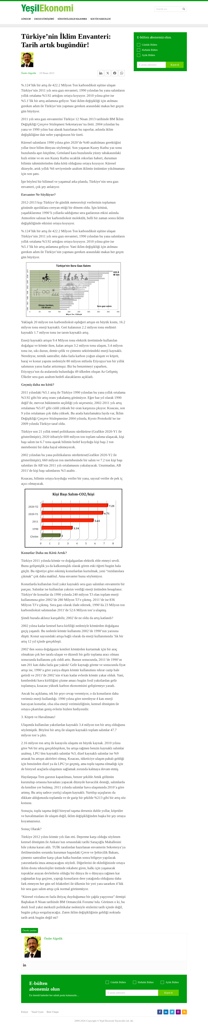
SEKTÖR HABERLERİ (100, 19)
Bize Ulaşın (53, 1012)
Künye (24, 1012)
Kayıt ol (175, 64)
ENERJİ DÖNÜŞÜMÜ (44, 19)
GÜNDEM (26, 19)
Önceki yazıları (30, 930)
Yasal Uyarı (37, 1012)
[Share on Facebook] (115, 73)
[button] (184, 9)
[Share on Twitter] (108, 73)
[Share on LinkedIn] (101, 73)
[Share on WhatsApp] (122, 73)
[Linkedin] (24, 965)
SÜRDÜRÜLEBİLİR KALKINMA (72, 19)
